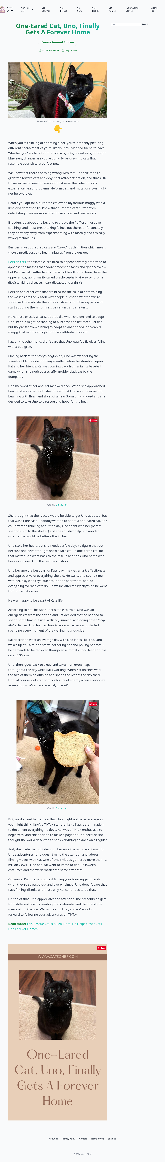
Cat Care (79, 9)
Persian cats (17, 262)
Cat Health (95, 9)
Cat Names (112, 9)
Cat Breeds (63, 9)
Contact (83, 1138)
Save (94, 420)
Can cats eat (25, 9)
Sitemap (112, 1138)
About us (154, 9)
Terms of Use (97, 1138)
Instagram (62, 504)
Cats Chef (10, 9)
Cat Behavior (46, 9)
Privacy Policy (68, 1138)
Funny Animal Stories (132, 9)
